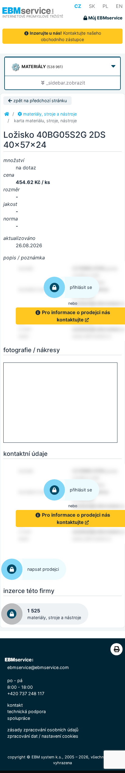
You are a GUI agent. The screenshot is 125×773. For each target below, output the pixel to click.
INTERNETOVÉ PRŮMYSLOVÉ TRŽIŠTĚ (32, 16)
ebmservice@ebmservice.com (38, 667)
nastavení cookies (60, 736)
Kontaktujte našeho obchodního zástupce (65, 36)
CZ (77, 6)
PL (105, 6)
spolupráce (18, 718)
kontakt (15, 705)
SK (92, 6)
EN (119, 6)
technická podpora (26, 711)
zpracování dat (22, 736)
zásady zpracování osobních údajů (42, 729)
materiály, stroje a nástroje (49, 113)
